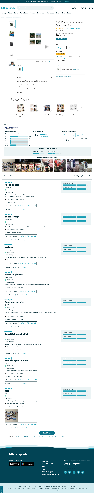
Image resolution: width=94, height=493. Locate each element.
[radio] (57, 63)
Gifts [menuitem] (57, 13)
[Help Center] (89, 8)
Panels (2, 17)
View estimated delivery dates (63, 76)
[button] (35, 61)
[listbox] (70, 56)
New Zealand (71, 486)
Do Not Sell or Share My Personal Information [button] (76, 488)
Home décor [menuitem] (41, 13)
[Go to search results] (51, 8)
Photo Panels (9, 17)
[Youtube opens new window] (79, 471)
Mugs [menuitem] (63, 13)
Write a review (75, 28)
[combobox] (35, 8)
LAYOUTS (19, 65)
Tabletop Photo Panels (39, 437)
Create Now (61, 39)
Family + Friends (17, 17)
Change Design (76, 69)
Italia (39, 486)
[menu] (51, 62)
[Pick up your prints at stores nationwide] (66, 463)
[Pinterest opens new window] (75, 471)
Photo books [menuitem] (24, 13)
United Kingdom (47, 486)
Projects (85, 8)
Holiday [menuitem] (3, 13)
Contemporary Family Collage (20, 115)
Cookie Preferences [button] (31, 488)
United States (56, 486)
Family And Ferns (47, 115)
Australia (64, 486)
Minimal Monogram (60, 115)
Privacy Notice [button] (21, 488)
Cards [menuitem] (16, 13)
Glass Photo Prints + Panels (52, 437)
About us (45, 461)
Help (43, 469)
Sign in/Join (77, 8)
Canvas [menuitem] (32, 13)
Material (59, 51)
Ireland (35, 486)
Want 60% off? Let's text (50, 474)
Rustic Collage (34, 115)
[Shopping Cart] (92, 8)
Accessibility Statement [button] (57, 488)
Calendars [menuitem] (50, 13)
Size (57, 44)
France (29, 486)
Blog (43, 466)
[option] (12, 24)
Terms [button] (14, 488)
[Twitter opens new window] (83, 471)
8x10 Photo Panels (64, 437)
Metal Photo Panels (28, 437)
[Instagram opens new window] (70, 471)
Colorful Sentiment (73, 115)
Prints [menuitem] (10, 13)
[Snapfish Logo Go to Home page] (8, 8)
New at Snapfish (47, 464)
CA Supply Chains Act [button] (43, 488)
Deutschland (22, 486)
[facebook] (66, 471)
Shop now (59, 1)
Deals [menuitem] (69, 13)
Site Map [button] (9, 488)
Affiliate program (48, 472)
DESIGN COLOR (60, 60)
